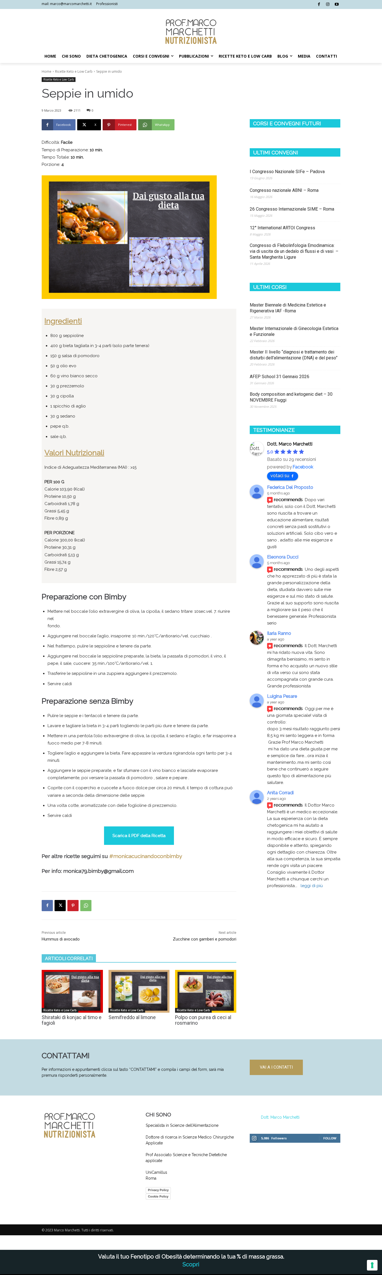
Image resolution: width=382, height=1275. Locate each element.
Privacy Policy (158, 1190)
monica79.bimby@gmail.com (98, 871)
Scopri (191, 1264)
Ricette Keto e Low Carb (74, 71)
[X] (60, 905)
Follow (329, 1138)
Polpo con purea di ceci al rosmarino (203, 1020)
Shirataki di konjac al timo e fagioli (72, 1020)
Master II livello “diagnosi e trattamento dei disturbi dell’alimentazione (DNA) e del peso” (294, 354)
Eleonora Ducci (282, 557)
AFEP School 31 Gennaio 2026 (279, 376)
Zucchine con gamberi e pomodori (204, 939)
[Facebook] (319, 4)
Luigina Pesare (282, 696)
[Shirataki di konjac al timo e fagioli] (72, 991)
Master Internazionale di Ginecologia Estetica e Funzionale (294, 331)
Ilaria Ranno (279, 633)
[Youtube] (336, 4)
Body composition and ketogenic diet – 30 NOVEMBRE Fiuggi (291, 397)
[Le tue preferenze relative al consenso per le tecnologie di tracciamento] (372, 1265)
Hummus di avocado (61, 939)
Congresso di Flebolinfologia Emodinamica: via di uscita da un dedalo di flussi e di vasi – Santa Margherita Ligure (294, 251)
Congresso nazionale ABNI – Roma (284, 190)
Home (46, 71)
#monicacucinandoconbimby (145, 856)
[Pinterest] (73, 905)
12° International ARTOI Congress (282, 227)
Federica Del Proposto (290, 487)
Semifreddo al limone (132, 1017)
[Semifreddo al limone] (139, 991)
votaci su (279, 475)
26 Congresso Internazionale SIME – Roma (292, 209)
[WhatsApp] (85, 905)
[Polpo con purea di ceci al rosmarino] (205, 991)
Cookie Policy (158, 1196)
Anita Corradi (280, 792)
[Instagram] (328, 4)
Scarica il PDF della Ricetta (139, 835)
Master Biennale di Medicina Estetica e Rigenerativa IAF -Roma (288, 308)
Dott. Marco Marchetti (280, 1117)
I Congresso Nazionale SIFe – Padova (287, 171)
